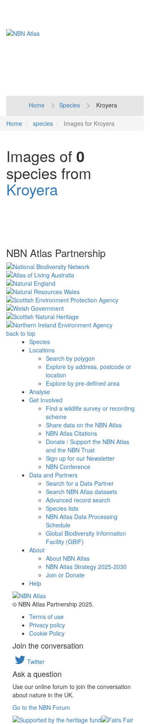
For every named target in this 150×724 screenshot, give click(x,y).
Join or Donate (65, 575)
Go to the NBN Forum (41, 707)
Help (35, 583)
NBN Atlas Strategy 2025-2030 (86, 566)
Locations (42, 350)
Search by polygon (70, 358)
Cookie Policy (47, 633)
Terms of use (46, 616)
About (37, 550)
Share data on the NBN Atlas (84, 425)
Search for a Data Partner (80, 483)
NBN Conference (68, 466)
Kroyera (32, 189)
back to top (20, 333)
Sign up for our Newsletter (80, 458)
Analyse (39, 391)
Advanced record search (78, 500)
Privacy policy (47, 625)
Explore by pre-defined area (83, 383)
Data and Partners (53, 475)
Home (37, 105)
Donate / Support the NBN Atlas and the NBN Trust (87, 445)
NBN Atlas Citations (71, 433)
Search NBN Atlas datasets (81, 491)
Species (69, 105)
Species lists (62, 508)
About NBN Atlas (68, 558)
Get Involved (45, 400)
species (43, 123)
